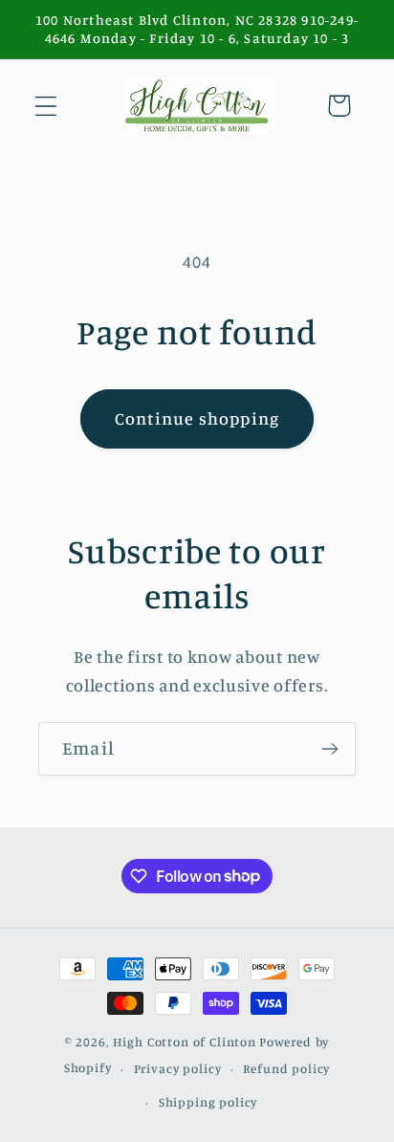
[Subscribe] (329, 749)
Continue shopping (197, 417)
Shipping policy (208, 1101)
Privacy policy (178, 1068)
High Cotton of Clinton (184, 1041)
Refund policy (286, 1068)
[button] (46, 105)
